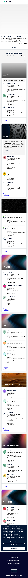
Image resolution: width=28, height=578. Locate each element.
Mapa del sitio (14, 557)
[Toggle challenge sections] (14, 48)
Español (13, 571)
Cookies (14, 567)
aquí (18, 535)
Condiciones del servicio (14, 560)
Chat (6, 120)
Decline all (14, 544)
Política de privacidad (14, 563)
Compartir (23, 43)
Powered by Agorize (16, 575)
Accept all (14, 548)
